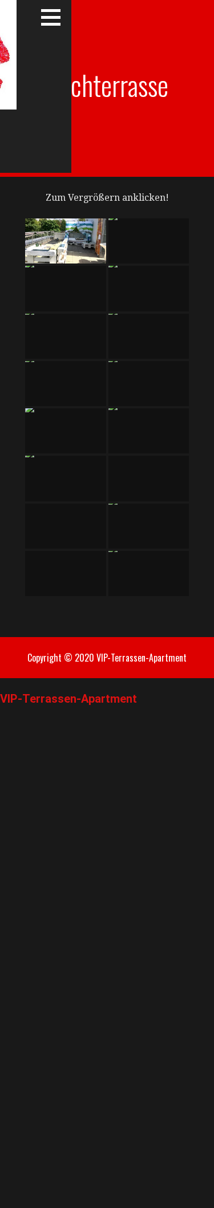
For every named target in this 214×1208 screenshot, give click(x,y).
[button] (54, 17)
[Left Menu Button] (6, 684)
